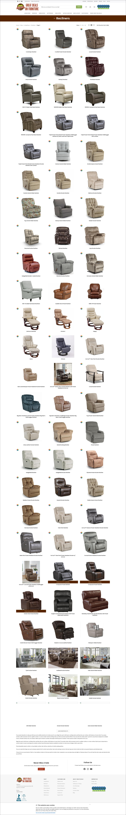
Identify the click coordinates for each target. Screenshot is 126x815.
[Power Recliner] (95, 432)
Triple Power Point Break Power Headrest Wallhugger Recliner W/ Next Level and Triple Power (63, 135)
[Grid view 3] (91, 25)
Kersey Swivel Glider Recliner (63, 220)
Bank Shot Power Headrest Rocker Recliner (31, 555)
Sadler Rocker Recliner (95, 698)
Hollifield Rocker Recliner (63, 670)
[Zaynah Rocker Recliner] (63, 487)
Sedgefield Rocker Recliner (63, 472)
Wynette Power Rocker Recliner (95, 472)
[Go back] (54, 18)
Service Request (60, 785)
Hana (31, 359)
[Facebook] (18, 1)
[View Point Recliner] (63, 515)
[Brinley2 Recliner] (63, 67)
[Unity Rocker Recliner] (31, 67)
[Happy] (95, 319)
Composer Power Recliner (63, 584)
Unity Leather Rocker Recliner (31, 445)
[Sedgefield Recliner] (31, 460)
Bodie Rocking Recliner (63, 445)
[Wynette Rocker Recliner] (63, 263)
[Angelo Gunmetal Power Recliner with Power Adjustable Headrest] (63, 601)
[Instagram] (20, 1)
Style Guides (94, 783)
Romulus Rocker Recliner (31, 528)
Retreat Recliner (63, 248)
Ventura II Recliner (31, 331)
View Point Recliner (63, 528)
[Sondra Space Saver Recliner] (95, 151)
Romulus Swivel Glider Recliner (95, 276)
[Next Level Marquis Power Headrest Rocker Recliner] (31, 374)
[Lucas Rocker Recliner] (95, 39)
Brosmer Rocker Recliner (31, 248)
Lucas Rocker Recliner (95, 52)
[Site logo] (27, 6)
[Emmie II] (63, 319)
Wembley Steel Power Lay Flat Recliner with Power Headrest (95, 614)
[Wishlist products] (86, 7)
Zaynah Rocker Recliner (63, 500)
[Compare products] (94, 7)
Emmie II (63, 331)
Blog (74, 792)
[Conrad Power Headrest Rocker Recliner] (95, 543)
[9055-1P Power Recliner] (95, 291)
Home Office (46, 790)
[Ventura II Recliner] (31, 319)
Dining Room (46, 785)
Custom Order (76, 790)
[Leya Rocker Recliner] (95, 236)
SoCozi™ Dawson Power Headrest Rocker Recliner (95, 528)
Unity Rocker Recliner (31, 79)
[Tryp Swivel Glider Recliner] (31, 208)
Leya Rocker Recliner (94, 248)
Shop (21, 25)
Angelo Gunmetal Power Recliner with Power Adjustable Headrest (63, 614)
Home (17, 25)
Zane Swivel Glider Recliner (95, 726)
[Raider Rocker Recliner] (95, 208)
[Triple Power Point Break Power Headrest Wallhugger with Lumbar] (95, 122)
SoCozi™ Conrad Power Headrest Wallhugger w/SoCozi (31, 585)
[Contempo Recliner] (31, 39)
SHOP (45, 779)
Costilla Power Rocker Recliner (63, 52)
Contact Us (59, 792)
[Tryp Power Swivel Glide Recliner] (95, 403)
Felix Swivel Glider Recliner (95, 670)
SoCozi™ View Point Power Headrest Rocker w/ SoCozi (63, 556)
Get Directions (27, 1)
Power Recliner (95, 445)
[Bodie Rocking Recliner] (63, 432)
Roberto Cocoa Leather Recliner (63, 643)
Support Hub (60, 794)
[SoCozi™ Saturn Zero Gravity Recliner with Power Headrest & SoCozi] (63, 374)
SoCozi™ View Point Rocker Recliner (94, 359)
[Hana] (31, 346)
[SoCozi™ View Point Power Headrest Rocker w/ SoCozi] (63, 543)
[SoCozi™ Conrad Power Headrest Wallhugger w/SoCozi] (31, 572)
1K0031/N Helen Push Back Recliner (63, 107)
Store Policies (60, 790)
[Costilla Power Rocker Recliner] (63, 39)
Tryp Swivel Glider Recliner (31, 220)
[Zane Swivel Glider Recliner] (95, 713)
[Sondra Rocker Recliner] (63, 180)
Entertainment (47, 788)
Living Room (27, 25)
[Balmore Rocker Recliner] (95, 180)
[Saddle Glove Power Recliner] (63, 291)
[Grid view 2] (89, 25)
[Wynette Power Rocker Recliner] (95, 460)
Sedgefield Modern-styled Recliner (31, 276)
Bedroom (46, 783)
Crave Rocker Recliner (95, 386)
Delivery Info (60, 781)
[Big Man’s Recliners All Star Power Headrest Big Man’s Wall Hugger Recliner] (31, 403)
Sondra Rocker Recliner (63, 193)
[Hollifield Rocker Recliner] (63, 658)
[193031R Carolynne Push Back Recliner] (31, 122)
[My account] (90, 7)
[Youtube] (22, 1)
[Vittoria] (63, 346)
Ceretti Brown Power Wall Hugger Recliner (31, 643)
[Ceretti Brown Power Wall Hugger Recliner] (31, 630)
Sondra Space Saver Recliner (95, 164)
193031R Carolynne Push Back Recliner (31, 135)
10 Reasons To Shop (77, 783)
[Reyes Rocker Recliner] (63, 685)
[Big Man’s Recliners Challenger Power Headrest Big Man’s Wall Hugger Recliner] (63, 403)
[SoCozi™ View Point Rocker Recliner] (95, 346)
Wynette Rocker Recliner (63, 276)
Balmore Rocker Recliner (94, 193)
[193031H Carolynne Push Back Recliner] (95, 94)
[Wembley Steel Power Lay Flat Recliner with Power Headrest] (95, 601)
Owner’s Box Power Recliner (31, 613)
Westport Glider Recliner (94, 643)
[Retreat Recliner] (63, 236)
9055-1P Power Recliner (95, 303)
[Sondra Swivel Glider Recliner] (31, 180)
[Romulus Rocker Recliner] (31, 515)
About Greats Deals (78, 779)
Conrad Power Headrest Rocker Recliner (95, 555)
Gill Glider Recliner (31, 726)
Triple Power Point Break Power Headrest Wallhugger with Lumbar (95, 135)
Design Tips (94, 781)
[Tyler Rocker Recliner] (31, 658)
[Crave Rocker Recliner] (95, 374)
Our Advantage (76, 785)
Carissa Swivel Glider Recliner (63, 164)
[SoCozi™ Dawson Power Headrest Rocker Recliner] (95, 515)
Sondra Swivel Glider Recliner (31, 193)
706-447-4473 (36, 1)
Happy (95, 331)
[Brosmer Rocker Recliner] (31, 236)
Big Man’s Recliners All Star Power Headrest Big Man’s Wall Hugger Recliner (31, 416)
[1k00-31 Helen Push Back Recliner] (31, 94)
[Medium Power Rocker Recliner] (31, 487)
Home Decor (46, 792)
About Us (75, 781)
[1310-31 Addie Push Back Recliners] (31, 291)
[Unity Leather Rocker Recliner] (31, 432)
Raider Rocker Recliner (95, 220)
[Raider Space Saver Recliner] (95, 487)
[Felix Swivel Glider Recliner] (95, 658)
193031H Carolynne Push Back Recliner (95, 107)
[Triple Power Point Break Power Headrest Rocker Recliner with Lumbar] (31, 151)
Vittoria (63, 359)
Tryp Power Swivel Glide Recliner (94, 415)
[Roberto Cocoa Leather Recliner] (63, 630)
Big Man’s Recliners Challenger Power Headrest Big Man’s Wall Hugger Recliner (62, 416)
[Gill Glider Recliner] (31, 713)
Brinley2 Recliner (63, 79)
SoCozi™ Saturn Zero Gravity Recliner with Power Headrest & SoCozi (63, 387)
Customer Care (61, 779)
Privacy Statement (61, 788)
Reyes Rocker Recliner (63, 698)
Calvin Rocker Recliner (31, 698)
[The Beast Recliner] (95, 67)
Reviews (74, 788)
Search (79, 6)
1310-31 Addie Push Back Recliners (31, 303)
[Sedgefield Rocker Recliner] (63, 460)
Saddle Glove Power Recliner (63, 303)
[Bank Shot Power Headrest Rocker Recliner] (31, 543)
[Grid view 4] (94, 25)
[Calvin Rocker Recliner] (31, 685)
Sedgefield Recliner (31, 472)
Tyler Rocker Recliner (31, 670)
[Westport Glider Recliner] (95, 630)
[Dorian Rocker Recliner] (63, 713)
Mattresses (46, 794)
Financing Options (61, 783)
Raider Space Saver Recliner (94, 500)
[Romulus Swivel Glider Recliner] (95, 263)
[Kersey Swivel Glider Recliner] (63, 208)
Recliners (33, 25)
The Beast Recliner (95, 79)
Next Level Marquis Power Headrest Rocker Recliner (31, 386)
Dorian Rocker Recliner (63, 726)
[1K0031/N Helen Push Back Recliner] (63, 94)
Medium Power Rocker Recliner (31, 500)
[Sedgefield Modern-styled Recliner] (31, 263)
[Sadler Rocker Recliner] (95, 685)
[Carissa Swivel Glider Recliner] (63, 151)
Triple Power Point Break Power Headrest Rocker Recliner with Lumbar (31, 164)
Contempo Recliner (31, 52)
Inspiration (95, 779)
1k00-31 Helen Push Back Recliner (31, 107)
